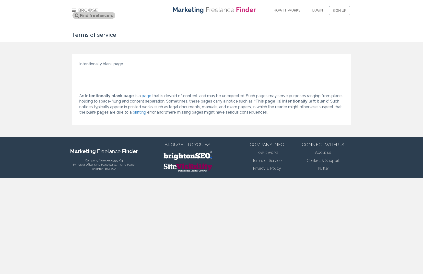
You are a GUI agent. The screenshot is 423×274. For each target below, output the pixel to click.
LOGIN (317, 10)
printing (139, 112)
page (146, 95)
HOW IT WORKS (287, 10)
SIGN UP (339, 11)
